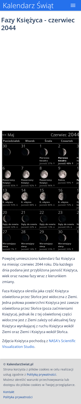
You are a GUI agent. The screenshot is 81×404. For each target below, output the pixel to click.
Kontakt (8, 392)
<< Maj (8, 134)
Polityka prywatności (18, 397)
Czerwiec (59, 134)
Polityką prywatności (41, 374)
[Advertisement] (40, 79)
